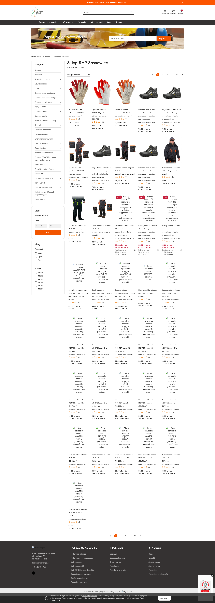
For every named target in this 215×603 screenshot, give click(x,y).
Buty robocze (76, 562)
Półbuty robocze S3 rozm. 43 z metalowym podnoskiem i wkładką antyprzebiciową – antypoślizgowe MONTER (171, 232)
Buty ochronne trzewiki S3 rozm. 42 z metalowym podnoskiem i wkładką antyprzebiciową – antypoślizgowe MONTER (148, 116)
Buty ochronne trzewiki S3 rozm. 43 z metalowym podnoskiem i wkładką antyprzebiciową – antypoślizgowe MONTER (171, 116)
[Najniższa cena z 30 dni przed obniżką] (134, 250)
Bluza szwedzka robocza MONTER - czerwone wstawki (147, 293)
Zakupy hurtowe (154, 566)
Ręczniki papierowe (79, 582)
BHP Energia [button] (154, 548)
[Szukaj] (60, 215)
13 (177, 75)
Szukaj (48, 233)
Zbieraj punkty (154, 562)
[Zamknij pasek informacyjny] (183, 3)
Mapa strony (153, 570)
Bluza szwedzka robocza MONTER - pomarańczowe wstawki (172, 171)
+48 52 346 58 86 (39, 567)
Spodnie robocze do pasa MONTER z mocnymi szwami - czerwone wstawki (125, 171)
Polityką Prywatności (89, 596)
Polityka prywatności (118, 570)
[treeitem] (48, 70)
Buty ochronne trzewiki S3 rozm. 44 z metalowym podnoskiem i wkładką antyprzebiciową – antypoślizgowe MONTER (101, 174)
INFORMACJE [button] (116, 548)
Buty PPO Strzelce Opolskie (82, 570)
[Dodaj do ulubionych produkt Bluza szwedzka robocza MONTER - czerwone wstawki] (156, 262)
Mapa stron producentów (158, 574)
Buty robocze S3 (77, 566)
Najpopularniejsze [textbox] (73, 75)
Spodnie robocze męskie (81, 574)
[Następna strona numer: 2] (182, 74)
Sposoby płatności (117, 558)
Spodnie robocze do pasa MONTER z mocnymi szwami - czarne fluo (78, 229)
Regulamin (114, 566)
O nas (150, 554)
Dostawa (113, 554)
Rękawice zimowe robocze (82, 558)
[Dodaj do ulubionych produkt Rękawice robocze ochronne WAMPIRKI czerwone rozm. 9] (86, 81)
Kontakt (151, 558)
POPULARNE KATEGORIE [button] (84, 548)
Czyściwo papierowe (79, 578)
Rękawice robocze (78, 554)
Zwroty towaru (115, 562)
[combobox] (78, 75)
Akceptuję (164, 598)
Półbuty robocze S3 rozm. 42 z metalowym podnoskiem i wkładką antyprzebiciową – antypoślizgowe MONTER (147, 232)
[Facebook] (33, 573)
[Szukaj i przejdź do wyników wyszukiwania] (132, 12)
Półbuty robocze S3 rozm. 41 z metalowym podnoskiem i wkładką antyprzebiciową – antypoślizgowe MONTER (124, 232)
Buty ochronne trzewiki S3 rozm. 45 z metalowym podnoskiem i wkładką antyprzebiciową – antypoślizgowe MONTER (148, 174)
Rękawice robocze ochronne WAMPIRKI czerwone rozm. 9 (76, 113)
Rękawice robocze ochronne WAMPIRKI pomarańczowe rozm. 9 (123, 113)
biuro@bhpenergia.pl (40, 563)
